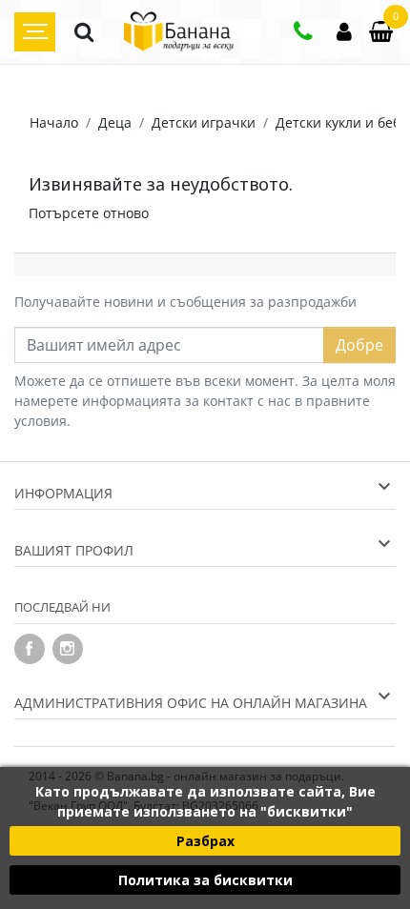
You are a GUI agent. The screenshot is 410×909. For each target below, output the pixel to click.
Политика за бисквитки (205, 880)
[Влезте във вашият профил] (344, 34)
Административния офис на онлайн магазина (190, 703)
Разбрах (205, 841)
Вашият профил (73, 550)
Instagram (67, 649)
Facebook (29, 649)
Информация (63, 493)
